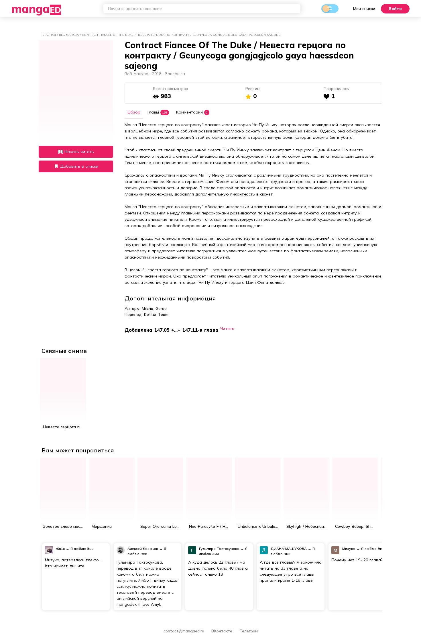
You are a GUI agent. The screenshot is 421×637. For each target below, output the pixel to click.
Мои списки (364, 8)
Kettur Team (156, 314)
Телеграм (248, 631)
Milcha (147, 308)
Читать (227, 328)
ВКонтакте (222, 631)
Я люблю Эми (82, 548)
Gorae (161, 308)
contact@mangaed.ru (184, 631)
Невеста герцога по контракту (64, 426)
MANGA (36, 8)
